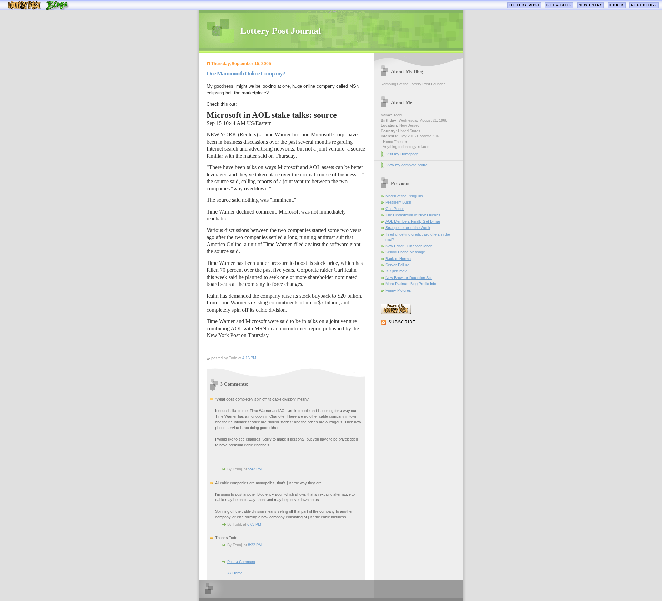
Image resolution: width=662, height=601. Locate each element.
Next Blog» (644, 5)
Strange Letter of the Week (407, 228)
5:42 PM (255, 469)
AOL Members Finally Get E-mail (412, 221)
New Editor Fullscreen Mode (409, 246)
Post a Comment (241, 562)
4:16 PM (249, 358)
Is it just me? (396, 271)
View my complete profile (407, 165)
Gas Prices (394, 209)
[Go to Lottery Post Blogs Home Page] (38, 8)
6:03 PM (254, 524)
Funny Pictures (398, 290)
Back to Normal (398, 259)
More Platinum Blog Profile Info (410, 284)
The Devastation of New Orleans (412, 215)
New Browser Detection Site (408, 278)
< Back (616, 5)
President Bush (398, 202)
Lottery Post (524, 5)
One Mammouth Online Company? (246, 73)
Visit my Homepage (402, 154)
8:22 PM (255, 545)
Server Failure (397, 265)
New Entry (590, 5)
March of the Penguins (404, 196)
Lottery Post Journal (280, 31)
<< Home (234, 573)
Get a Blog (559, 5)
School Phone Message (405, 252)
